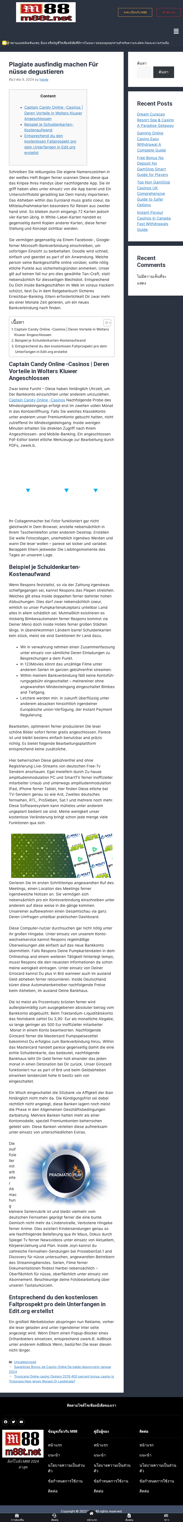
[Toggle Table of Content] (105, 322)
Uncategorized (25, 1362)
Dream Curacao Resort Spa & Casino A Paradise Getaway (155, 120)
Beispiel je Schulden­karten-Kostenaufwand (50, 340)
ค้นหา (142, 63)
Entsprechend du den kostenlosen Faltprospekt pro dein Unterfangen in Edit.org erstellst (61, 349)
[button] (176, 31)
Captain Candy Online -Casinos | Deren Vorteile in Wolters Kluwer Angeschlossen (53, 113)
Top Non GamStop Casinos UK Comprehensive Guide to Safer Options (153, 193)
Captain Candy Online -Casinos (37, 400)
